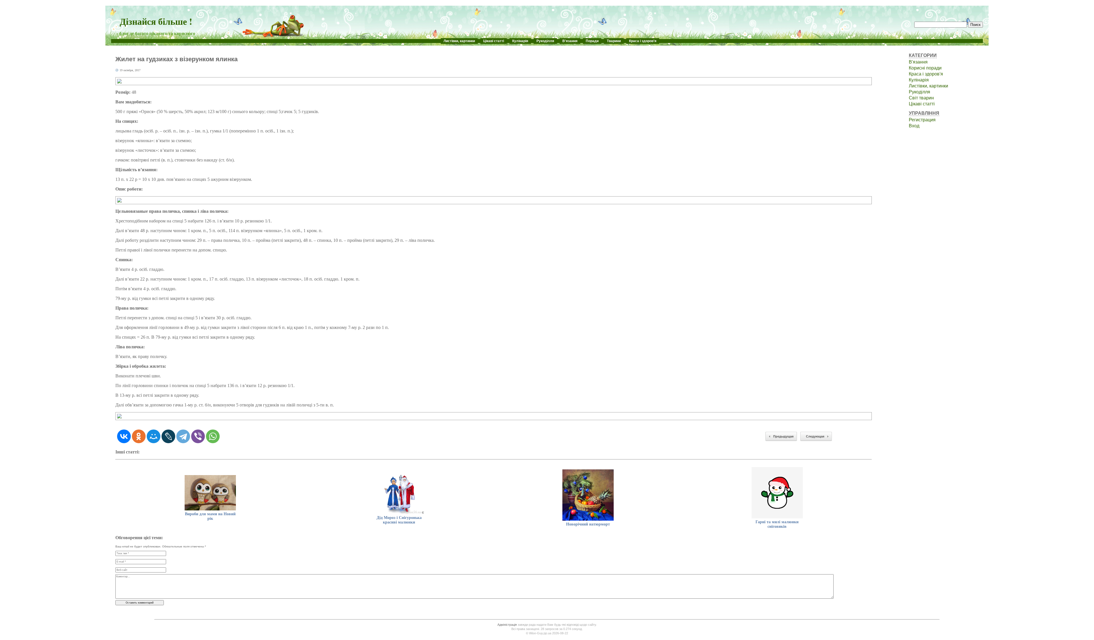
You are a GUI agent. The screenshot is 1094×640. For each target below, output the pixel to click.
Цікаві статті (493, 41)
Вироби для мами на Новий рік (210, 516)
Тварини (614, 41)
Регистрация (922, 119)
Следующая (815, 436)
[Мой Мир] (153, 436)
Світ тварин (921, 97)
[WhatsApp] (213, 436)
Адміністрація (507, 624)
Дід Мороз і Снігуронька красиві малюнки (399, 520)
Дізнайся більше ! (156, 21)
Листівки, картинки (459, 41)
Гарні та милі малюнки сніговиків (777, 524)
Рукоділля (545, 41)
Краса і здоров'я (642, 41)
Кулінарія (520, 41)
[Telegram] (183, 436)
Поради (592, 41)
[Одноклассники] (139, 436)
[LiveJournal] (168, 436)
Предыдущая (783, 436)
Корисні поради (925, 68)
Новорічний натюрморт (588, 524)
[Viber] (198, 436)
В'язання (569, 41)
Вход (914, 125)
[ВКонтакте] (124, 436)
